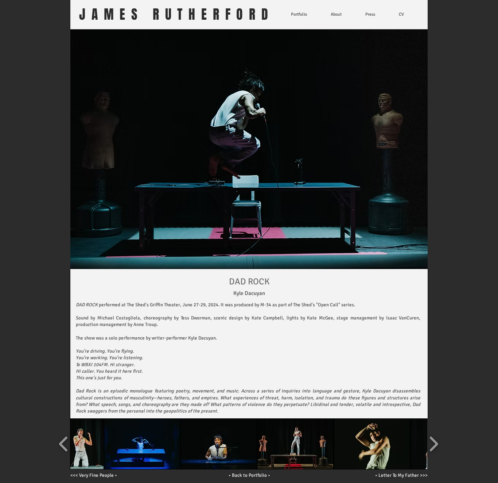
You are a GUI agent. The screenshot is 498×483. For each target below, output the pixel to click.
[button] (87, 443)
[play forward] (433, 444)
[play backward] (63, 444)
